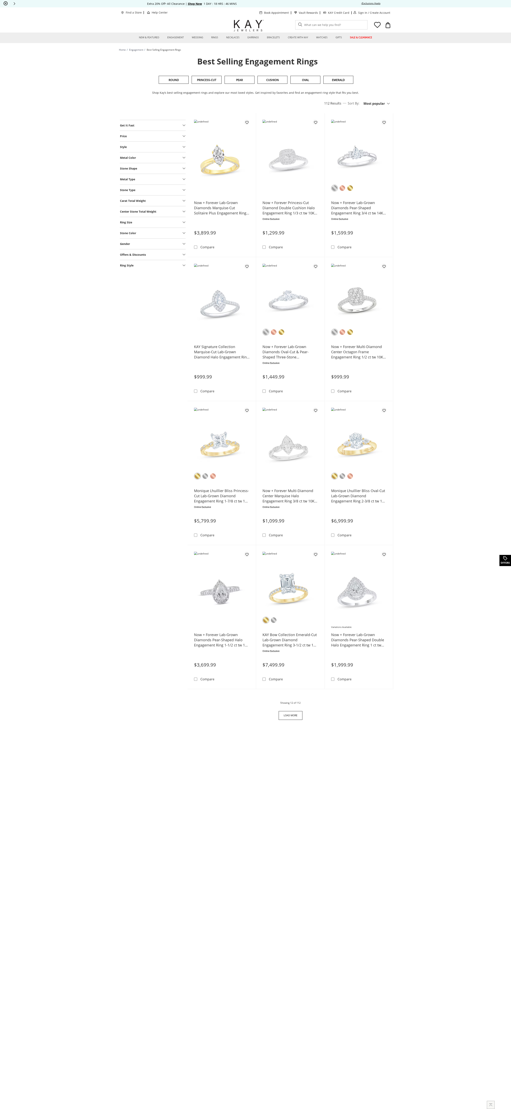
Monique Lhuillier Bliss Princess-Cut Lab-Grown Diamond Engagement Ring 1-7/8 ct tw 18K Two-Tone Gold (221, 496)
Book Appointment (276, 13)
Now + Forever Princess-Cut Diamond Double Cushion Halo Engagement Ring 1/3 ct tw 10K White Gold (288, 208)
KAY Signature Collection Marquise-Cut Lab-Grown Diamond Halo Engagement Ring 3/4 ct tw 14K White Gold (221, 352)
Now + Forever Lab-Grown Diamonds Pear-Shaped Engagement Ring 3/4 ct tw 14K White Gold (357, 208)
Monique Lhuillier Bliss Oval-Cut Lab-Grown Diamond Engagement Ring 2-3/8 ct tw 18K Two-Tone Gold (358, 496)
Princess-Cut (206, 80)
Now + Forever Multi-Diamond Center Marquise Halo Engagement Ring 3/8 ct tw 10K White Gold (288, 496)
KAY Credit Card (338, 13)
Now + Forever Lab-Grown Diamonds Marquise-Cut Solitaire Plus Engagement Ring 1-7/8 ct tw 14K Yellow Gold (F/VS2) (220, 208)
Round (174, 80)
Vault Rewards (308, 13)
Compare (207, 247)
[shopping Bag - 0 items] (387, 25)
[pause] (5, 3)
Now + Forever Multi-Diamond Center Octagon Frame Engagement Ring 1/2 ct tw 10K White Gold (357, 352)
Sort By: (353, 103)
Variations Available (341, 627)
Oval (305, 80)
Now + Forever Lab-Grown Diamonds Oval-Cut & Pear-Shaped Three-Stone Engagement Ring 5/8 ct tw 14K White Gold (288, 352)
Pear (239, 80)
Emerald (338, 80)
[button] (14, 3)
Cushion (272, 80)
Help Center (160, 12)
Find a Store (134, 12)
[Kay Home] (249, 25)
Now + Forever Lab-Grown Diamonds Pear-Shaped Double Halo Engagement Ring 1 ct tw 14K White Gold (357, 640)
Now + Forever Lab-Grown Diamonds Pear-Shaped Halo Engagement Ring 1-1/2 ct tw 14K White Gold (221, 640)
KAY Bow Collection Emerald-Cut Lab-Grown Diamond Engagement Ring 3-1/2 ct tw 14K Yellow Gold (290, 640)
